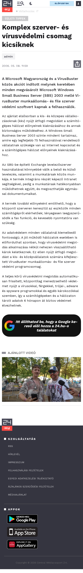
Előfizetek (62, 3)
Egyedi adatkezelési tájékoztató (31, 478)
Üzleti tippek (15, 18)
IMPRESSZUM (16, 462)
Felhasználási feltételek (26, 470)
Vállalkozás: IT (29, 11)
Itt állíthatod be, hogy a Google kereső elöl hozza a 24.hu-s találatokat (46, 325)
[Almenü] (20, 3)
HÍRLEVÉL (14, 454)
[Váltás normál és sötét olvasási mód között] (30, 3)
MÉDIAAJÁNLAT (17, 494)
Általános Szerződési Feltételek (31, 486)
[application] (41, 379)
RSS (10, 446)
